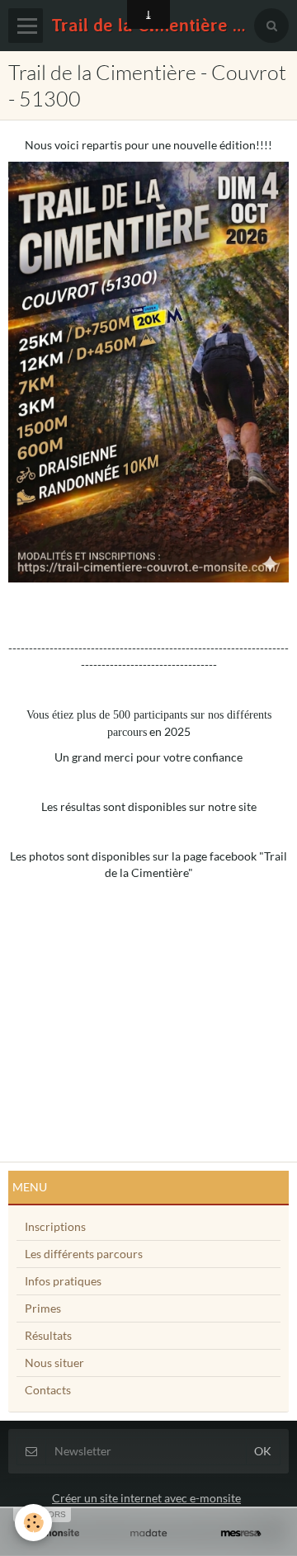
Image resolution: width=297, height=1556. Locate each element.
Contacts (48, 1390)
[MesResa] (240, 1533)
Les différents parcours (84, 1254)
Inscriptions (55, 1226)
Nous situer (54, 1363)
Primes (43, 1308)
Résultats (48, 1335)
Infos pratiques (63, 1281)
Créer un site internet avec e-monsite (146, 1498)
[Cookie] (33, 1522)
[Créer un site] (56, 1533)
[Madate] (148, 1533)
